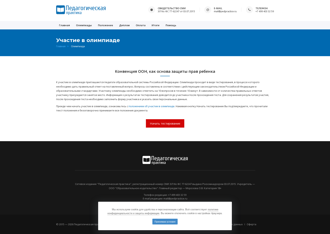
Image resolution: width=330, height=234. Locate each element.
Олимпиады (84, 25)
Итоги (155, 25)
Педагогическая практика (90, 224)
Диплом (124, 25)
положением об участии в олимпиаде (152, 106)
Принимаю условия (165, 221)
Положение (105, 25)
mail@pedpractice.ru (225, 11)
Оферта (251, 224)
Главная (64, 25)
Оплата (141, 25)
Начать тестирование (165, 123)
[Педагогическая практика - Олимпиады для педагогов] (81, 10)
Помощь (171, 25)
